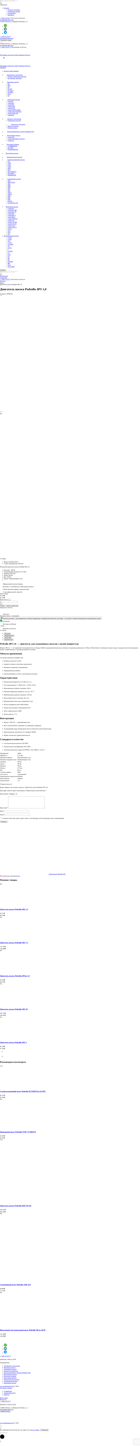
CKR (9, 163)
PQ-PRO (10, 92)
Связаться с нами (6, 40)
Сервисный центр (10, 1393)
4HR (9, 186)
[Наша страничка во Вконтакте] (5, 30)
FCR (9, 255)
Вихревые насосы (9, 1367)
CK (9, 161)
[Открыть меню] (1, 42)
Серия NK (11, 137)
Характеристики (9, 635)
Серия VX (11, 220)
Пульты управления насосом (17, 76)
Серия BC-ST (12, 212)
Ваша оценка (5, 794)
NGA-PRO (11, 267)
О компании (12, 13)
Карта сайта (4, 1398)
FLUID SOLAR (13, 203)
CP (9, 246)
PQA (9, 94)
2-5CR (10, 239)
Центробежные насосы (11, 236)
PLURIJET (11, 173)
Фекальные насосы (10, 1383)
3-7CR (10, 243)
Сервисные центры (14, 11)
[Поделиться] (2, 1432)
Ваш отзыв (4, 808)
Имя (2, 811)
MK (9, 263)
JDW (9, 168)
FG (9, 256)
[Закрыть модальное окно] (1, 1425)
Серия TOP (11, 108)
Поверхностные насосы (11, 1379)
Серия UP (11, 140)
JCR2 (9, 166)
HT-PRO (10, 261)
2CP (9, 241)
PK (9, 84)
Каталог (6, 8)
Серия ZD (11, 115)
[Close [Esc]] (1, 1432)
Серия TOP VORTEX (15, 111)
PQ (9, 87)
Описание (7, 633)
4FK (9, 184)
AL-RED (10, 244)
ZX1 (9, 231)
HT (9, 260)
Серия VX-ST (12, 224)
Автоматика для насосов (12, 1366)
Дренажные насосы (10, 1369)
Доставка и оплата (6, 1388)
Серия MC (11, 213)
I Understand (44, 1430)
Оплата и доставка (14, 10)
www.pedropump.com (7, 1386)
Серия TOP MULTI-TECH (16, 139)
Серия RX (11, 105)
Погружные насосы (10, 1378)
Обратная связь (5, 1411)
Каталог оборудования (11, 71)
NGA (9, 265)
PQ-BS (10, 89)
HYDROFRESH (13, 149)
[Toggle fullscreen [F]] (4, 1432)
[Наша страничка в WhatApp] (5, 26)
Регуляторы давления (15, 78)
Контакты (11, 15)
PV (9, 96)
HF (9, 258)
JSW (9, 170)
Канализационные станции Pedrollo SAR (17, 1373)
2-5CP (10, 237)
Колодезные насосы (10, 1374)
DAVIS (10, 201)
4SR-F (10, 192)
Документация (9, 639)
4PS (9, 189)
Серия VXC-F (12, 227)
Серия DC (11, 103)
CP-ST (10, 248)
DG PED (10, 148)
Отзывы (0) (8, 637)
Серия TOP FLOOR (14, 110)
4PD (9, 187)
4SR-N (10, 194)
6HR (9, 196)
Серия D (10, 101)
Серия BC (11, 208)
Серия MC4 (11, 217)
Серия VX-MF (12, 222)
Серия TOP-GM (13, 113)
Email (2, 814)
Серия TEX (11, 106)
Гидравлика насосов (14, 120)
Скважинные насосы (10, 1381)
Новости (6, 1394)
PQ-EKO (10, 90)
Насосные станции (10, 1376)
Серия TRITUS (12, 219)
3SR (9, 180)
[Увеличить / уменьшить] (6, 1432)
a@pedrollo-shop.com (6, 20)
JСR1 (9, 165)
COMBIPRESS (12, 146)
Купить (3, 606)
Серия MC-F (12, 215)
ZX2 (9, 232)
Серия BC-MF (12, 210)
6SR (9, 199)
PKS (9, 85)
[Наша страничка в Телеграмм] (5, 33)
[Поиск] (1, 3)
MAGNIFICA (12, 172)
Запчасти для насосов (11, 1371)
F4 (8, 253)
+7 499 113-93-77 (5, 18)
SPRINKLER (12, 175)
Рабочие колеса (13, 128)
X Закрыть (3, 1439)
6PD (9, 198)
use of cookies (35, 1430)
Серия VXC (11, 225)
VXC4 (10, 229)
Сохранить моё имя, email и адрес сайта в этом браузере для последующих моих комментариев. (33, 818)
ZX (9, 234)
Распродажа (4, 276)
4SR (9, 191)
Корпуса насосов (13, 126)
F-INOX (10, 251)
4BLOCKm (11, 182)
